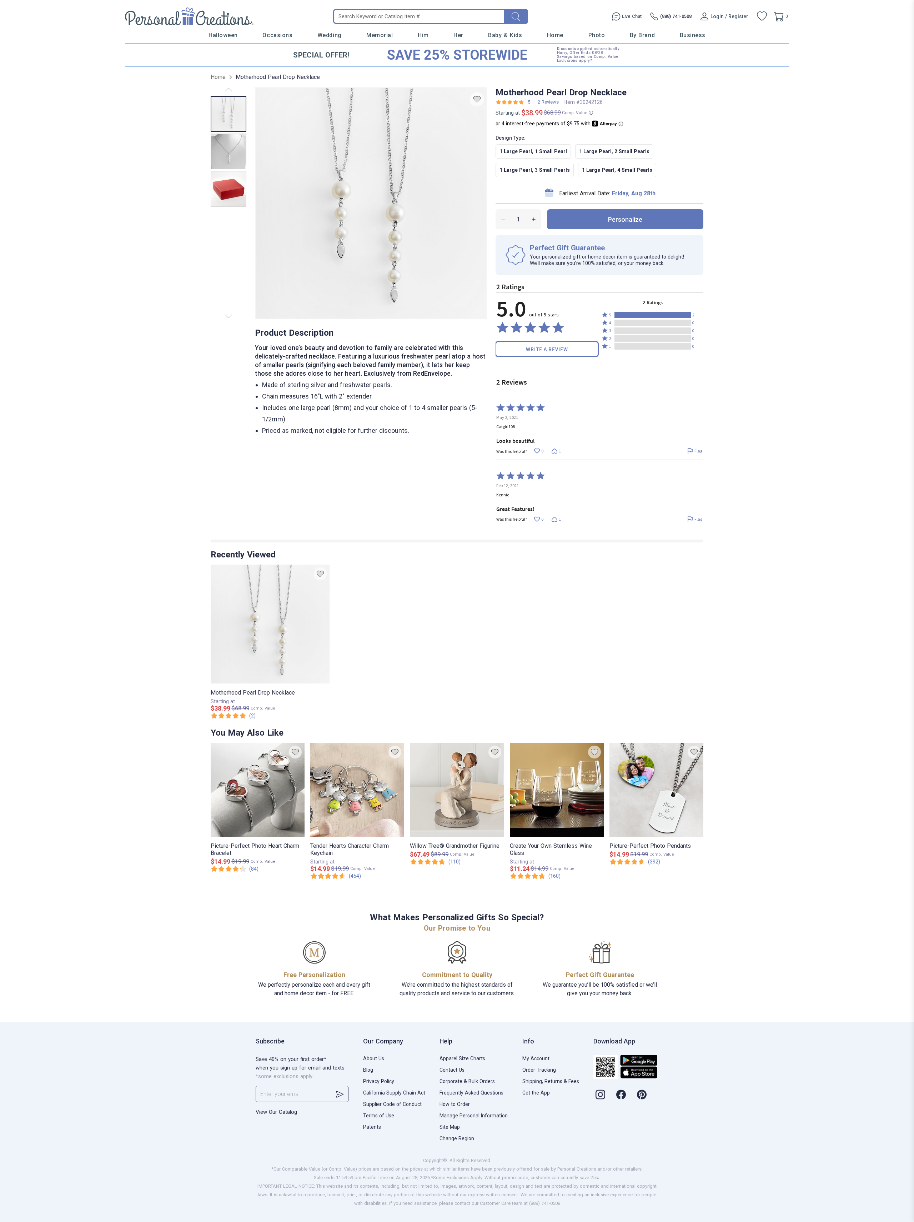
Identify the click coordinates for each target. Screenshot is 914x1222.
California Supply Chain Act (394, 1093)
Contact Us (452, 1070)
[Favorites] (762, 16)
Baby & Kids (505, 35)
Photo (596, 35)
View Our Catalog (276, 1112)
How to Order (455, 1104)
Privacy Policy (378, 1081)
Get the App (536, 1093)
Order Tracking (539, 1070)
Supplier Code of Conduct (392, 1104)
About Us (373, 1058)
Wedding (329, 35)
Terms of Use (378, 1115)
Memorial (379, 35)
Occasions (277, 35)
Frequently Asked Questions (471, 1093)
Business (692, 35)
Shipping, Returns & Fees (550, 1081)
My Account (535, 1058)
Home (555, 35)
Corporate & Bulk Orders (467, 1081)
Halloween (223, 35)
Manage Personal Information (474, 1115)
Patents (372, 1127)
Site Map (450, 1127)
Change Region (457, 1138)
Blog (368, 1070)
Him (423, 35)
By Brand (642, 35)
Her (458, 35)
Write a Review (547, 349)
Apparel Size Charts (462, 1058)
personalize (625, 219)
